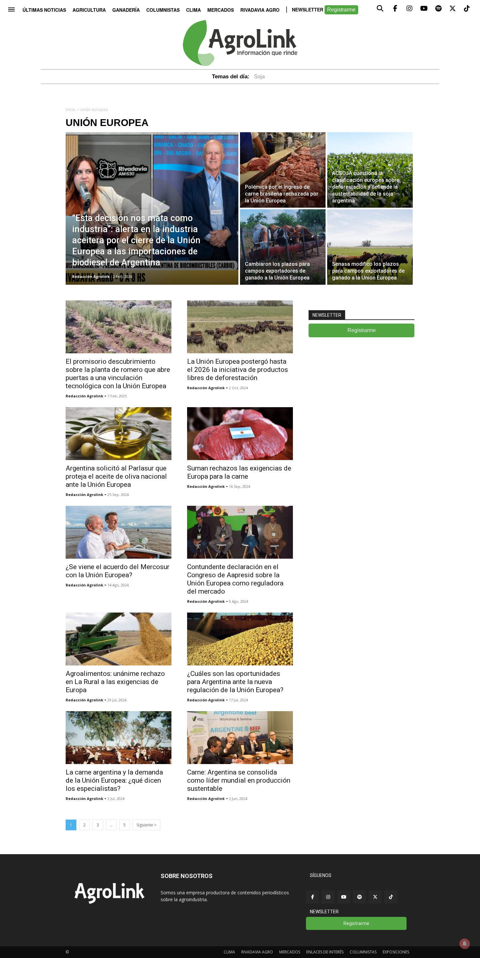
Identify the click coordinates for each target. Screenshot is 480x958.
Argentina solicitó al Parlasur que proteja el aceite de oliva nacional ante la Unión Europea (116, 476)
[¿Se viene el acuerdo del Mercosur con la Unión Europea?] (118, 532)
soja (259, 76)
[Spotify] (359, 896)
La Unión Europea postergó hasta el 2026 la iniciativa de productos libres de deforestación (237, 370)
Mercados (220, 10)
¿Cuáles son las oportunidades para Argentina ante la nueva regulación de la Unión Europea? (235, 682)
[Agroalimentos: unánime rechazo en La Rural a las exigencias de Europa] (118, 639)
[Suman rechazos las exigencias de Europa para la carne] (240, 433)
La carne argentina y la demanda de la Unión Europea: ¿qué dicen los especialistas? (114, 780)
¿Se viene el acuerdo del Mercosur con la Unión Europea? (117, 571)
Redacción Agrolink (84, 395)
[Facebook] (312, 896)
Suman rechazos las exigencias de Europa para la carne (239, 472)
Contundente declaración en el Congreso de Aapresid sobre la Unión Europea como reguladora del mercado (235, 579)
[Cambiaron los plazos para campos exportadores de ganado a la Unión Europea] (283, 247)
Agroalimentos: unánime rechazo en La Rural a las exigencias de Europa (115, 682)
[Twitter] (375, 896)
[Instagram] (328, 896)
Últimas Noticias (44, 10)
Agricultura (89, 10)
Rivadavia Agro (260, 10)
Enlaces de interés (325, 952)
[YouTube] (343, 896)
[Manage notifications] (464, 943)
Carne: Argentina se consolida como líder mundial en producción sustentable (238, 780)
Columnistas (163, 10)
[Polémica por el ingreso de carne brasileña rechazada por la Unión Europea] (283, 170)
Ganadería (126, 10)
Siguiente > (146, 825)
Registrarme (341, 9)
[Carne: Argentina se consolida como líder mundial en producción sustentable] (240, 737)
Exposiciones (396, 952)
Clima (193, 10)
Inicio (70, 109)
